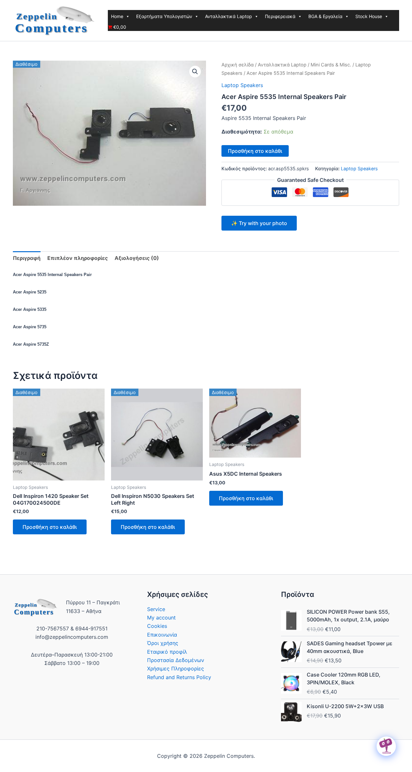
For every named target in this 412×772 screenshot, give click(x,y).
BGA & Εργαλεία (325, 16)
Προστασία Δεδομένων (175, 660)
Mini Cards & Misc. (331, 65)
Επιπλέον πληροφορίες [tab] (77, 258)
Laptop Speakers (242, 85)
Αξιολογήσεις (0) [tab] (137, 258)
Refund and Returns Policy (179, 677)
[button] (195, 71)
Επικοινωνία (162, 634)
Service (156, 609)
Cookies (157, 626)
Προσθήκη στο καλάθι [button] (50, 527)
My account (161, 617)
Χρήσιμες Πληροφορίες (175, 668)
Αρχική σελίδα (237, 65)
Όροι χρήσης (162, 643)
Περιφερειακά (280, 16)
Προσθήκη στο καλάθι (255, 151)
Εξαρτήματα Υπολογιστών (164, 16)
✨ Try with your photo (259, 223)
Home (117, 16)
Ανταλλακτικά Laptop (228, 16)
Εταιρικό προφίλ (167, 651)
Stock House (368, 16)
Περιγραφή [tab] (27, 258)
